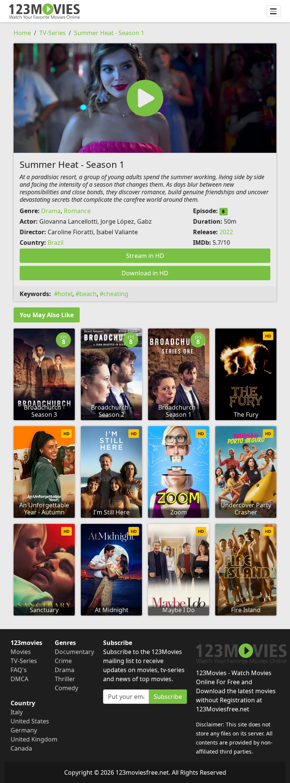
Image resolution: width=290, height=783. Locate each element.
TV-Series (52, 33)
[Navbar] (274, 11)
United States (30, 721)
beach (88, 294)
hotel (65, 294)
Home (22, 33)
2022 (226, 232)
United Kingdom (34, 739)
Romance (77, 211)
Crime (63, 661)
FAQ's (19, 670)
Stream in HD (145, 256)
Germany (24, 730)
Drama (51, 211)
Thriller (65, 679)
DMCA (19, 679)
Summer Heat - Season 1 (109, 33)
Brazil (55, 242)
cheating (115, 294)
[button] (145, 98)
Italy (17, 712)
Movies (21, 652)
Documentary (74, 652)
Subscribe (168, 696)
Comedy (66, 688)
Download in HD (145, 273)
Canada (21, 748)
